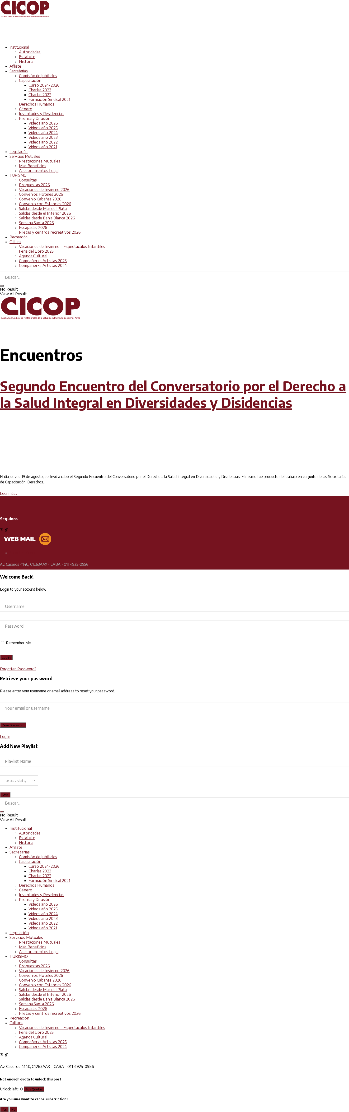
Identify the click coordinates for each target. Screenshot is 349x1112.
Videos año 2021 (42, 146)
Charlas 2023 (39, 90)
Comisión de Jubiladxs (38, 75)
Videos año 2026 (43, 123)
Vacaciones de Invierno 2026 (44, 189)
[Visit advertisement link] (86, 38)
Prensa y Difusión (34, 118)
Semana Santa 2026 (36, 222)
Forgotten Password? (18, 669)
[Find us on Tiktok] (6, 530)
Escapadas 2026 (33, 227)
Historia (26, 61)
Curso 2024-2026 (44, 85)
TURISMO (18, 175)
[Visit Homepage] (25, 16)
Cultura (15, 241)
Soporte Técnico (22, 552)
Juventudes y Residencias (41, 113)
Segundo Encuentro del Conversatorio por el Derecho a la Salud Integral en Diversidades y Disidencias (173, 394)
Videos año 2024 (43, 132)
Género (25, 109)
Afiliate (15, 66)
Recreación (18, 237)
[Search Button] (2, 286)
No (13, 1109)
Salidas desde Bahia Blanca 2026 (47, 218)
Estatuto (27, 56)
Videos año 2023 (43, 137)
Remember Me (18, 642)
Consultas (28, 180)
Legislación (18, 151)
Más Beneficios (32, 165)
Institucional (19, 47)
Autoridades (30, 52)
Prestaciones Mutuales (39, 161)
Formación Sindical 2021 (49, 99)
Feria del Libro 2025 (36, 251)
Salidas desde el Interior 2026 (45, 213)
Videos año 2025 (43, 127)
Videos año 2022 (43, 142)
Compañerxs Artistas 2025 (43, 260)
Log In (5, 736)
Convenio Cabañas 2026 (40, 199)
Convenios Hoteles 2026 (41, 194)
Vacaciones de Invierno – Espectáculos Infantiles (62, 246)
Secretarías (18, 71)
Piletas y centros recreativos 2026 (50, 232)
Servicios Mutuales (24, 156)
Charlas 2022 (39, 94)
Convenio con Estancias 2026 (45, 203)
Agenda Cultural (33, 256)
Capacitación (30, 80)
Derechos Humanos (36, 104)
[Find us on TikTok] (6, 1055)
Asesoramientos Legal (38, 170)
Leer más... (9, 493)
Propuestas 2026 (34, 184)
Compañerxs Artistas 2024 (43, 265)
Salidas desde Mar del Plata (43, 208)
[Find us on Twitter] (2, 530)
